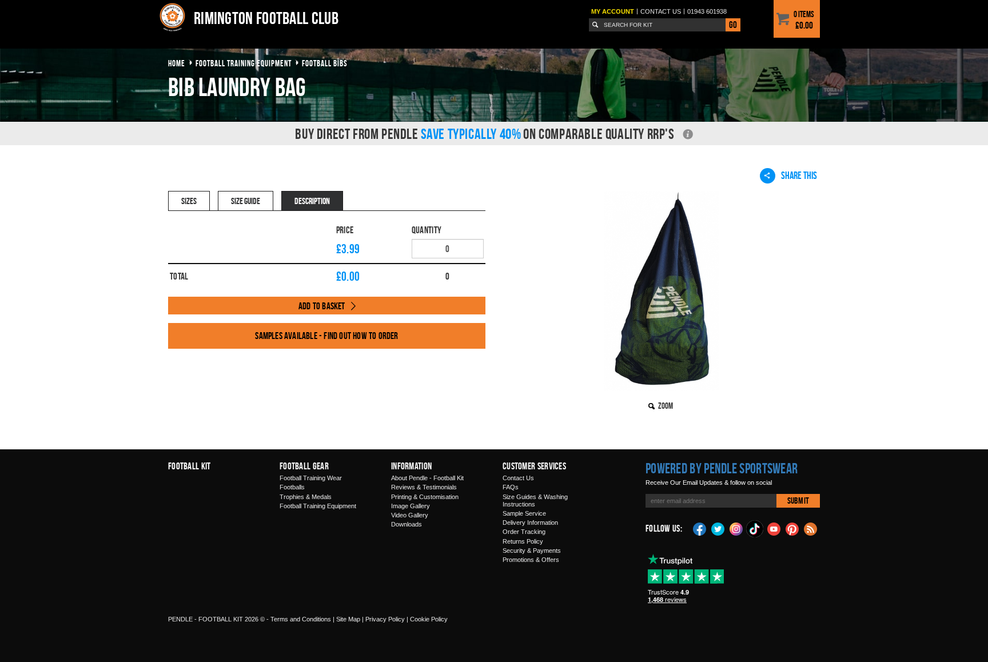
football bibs (325, 63)
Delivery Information (530, 522)
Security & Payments (532, 550)
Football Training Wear (311, 477)
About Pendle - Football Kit (427, 477)
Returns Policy (523, 541)
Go (733, 24)
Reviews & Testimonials (424, 487)
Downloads (406, 524)
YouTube (774, 528)
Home (176, 63)
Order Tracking (524, 531)
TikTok (755, 528)
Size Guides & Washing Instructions (535, 500)
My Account (612, 11)
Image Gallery (410, 506)
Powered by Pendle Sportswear (722, 468)
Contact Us (518, 477)
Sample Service (524, 513)
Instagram (736, 528)
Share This (799, 175)
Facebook (700, 528)
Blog (811, 528)
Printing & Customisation (425, 496)
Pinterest (792, 528)
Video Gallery (409, 515)
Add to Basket (321, 306)
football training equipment (244, 63)
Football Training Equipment (318, 506)
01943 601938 (707, 11)
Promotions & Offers (531, 559)
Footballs (292, 487)
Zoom (665, 405)
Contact (660, 11)
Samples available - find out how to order (326, 335)
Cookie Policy (429, 619)
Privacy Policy (385, 619)
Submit (798, 500)
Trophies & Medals (306, 496)
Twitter (718, 528)
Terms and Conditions (300, 619)
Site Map (348, 619)
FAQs (511, 487)
